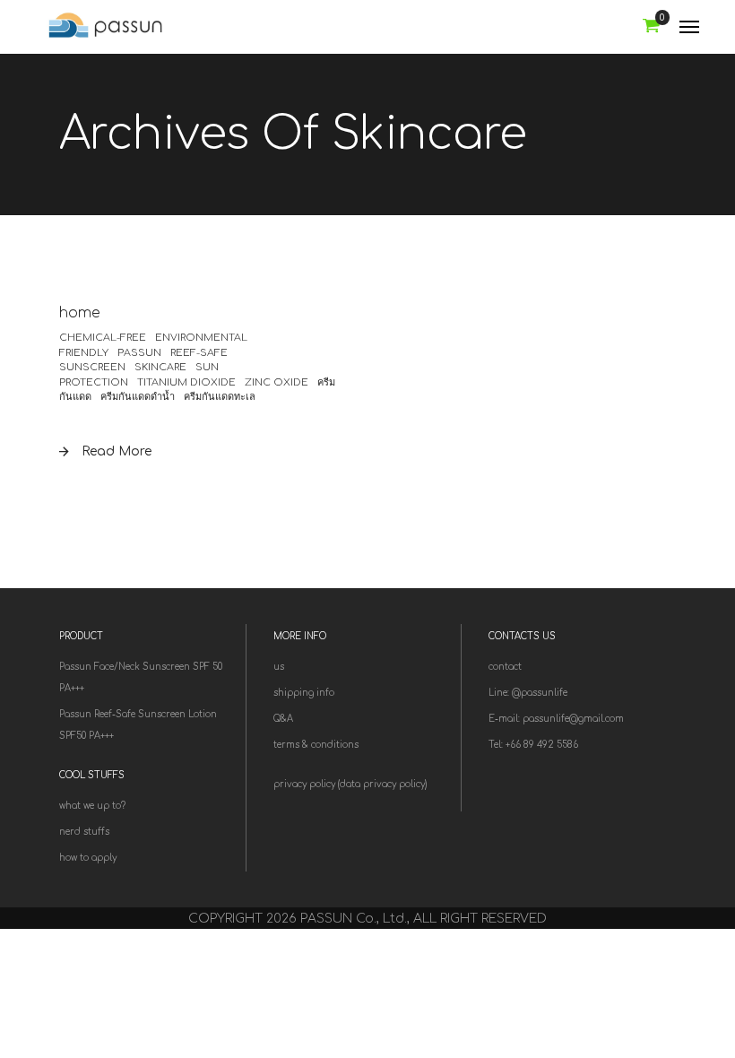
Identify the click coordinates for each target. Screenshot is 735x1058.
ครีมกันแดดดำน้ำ (137, 397)
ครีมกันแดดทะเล (219, 397)
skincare (160, 367)
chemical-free (102, 337)
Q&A (283, 719)
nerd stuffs (84, 832)
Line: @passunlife (528, 693)
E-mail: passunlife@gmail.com (556, 719)
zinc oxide (276, 382)
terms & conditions (316, 745)
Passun (139, 353)
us (278, 667)
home (79, 313)
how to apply (88, 858)
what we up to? (92, 806)
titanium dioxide (186, 382)
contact (505, 667)
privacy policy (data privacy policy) (350, 784)
